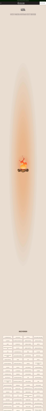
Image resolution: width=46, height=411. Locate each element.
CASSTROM (7, 367)
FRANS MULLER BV (17, 388)
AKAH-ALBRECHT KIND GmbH (38, 337)
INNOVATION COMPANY (38, 406)
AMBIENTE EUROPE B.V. (28, 340)
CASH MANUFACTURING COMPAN (38, 363)
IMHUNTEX (17, 406)
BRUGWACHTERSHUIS (8, 359)
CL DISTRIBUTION (18, 370)
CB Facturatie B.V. (28, 367)
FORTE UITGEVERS (38, 385)
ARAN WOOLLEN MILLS (38, 340)
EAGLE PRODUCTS (7, 377)
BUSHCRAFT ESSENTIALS (7, 363)
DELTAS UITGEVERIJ (28, 374)
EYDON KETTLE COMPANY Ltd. (18, 381)
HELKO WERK (8, 399)
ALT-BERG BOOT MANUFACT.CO (17, 340)
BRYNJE (18, 359)
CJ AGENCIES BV (7, 370)
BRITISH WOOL (38, 355)
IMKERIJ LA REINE (28, 406)
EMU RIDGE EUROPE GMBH (18, 377)
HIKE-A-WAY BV (18, 403)
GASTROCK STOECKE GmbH (38, 388)
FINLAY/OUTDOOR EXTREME (8, 385)
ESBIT (28, 377)
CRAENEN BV (18, 374)
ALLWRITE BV (7, 340)
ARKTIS (8, 344)
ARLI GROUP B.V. (18, 344)
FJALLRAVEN (28, 385)
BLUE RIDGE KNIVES (28, 355)
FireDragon (18, 385)
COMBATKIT (38, 370)
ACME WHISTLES (18, 337)
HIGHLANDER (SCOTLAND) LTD (7, 403)
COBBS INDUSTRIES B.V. (28, 370)
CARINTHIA (28, 363)
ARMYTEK (38, 344)
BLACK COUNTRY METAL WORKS (7, 356)
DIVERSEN (38, 374)
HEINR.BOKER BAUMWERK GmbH (28, 396)
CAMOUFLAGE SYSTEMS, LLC (18, 363)
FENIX (38, 381)
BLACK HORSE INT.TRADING (18, 355)
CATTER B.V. (18, 367)
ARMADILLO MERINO (28, 344)
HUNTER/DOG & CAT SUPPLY (8, 406)
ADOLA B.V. (28, 337)
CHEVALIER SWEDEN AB (38, 367)
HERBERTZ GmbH (28, 399)
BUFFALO (38, 359)
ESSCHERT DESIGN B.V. (38, 377)
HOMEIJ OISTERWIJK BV (28, 403)
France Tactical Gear (7, 388)
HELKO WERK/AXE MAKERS (18, 399)
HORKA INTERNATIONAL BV (38, 403)
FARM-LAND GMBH (28, 381)
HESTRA (38, 399)
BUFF (28, 359)
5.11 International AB (8, 337)
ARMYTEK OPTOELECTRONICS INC (8, 348)
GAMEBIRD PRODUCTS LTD (28, 388)
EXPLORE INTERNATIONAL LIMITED (7, 381)
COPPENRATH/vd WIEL (7, 374)
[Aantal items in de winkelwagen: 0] (44, 3)
